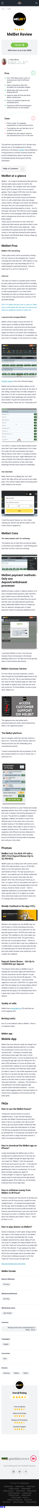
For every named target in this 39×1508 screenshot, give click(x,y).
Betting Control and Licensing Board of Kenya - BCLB (21, 1329)
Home (3, 9)
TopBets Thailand (16, 1497)
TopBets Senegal (31, 1490)
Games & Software (19, 1413)
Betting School (7, 1502)
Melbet (22, 150)
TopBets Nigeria (8, 1486)
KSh (5, 1359)
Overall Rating (19, 1393)
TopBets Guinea (20, 1490)
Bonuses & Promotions (20, 1420)
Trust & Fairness (19, 1407)
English (6, 1344)
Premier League (7, 381)
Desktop (7, 1373)
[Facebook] (13, 1471)
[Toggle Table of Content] (21, 169)
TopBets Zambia (27, 1493)
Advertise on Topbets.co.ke (14, 1499)
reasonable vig (16, 1008)
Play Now (18, 45)
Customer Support (19, 1427)
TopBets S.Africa (19, 1486)
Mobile (16, 1373)
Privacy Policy (28, 1499)
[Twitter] (19, 1471)
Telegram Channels (31, 1502)
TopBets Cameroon (8, 1490)
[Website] (25, 1471)
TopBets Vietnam (26, 1495)
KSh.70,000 (7, 1313)
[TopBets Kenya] (19, 3)
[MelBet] (20, 361)
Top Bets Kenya (24, 1483)
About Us (25, 1497)
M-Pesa (6, 1284)
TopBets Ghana (30, 1486)
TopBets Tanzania (14, 1488)
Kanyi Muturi (14, 60)
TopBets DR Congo (13, 1495)
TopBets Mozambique (14, 1493)
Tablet (25, 1373)
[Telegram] (4, 1507)
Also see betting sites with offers (13, 1264)
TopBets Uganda (25, 1488)
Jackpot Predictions (18, 1502)
